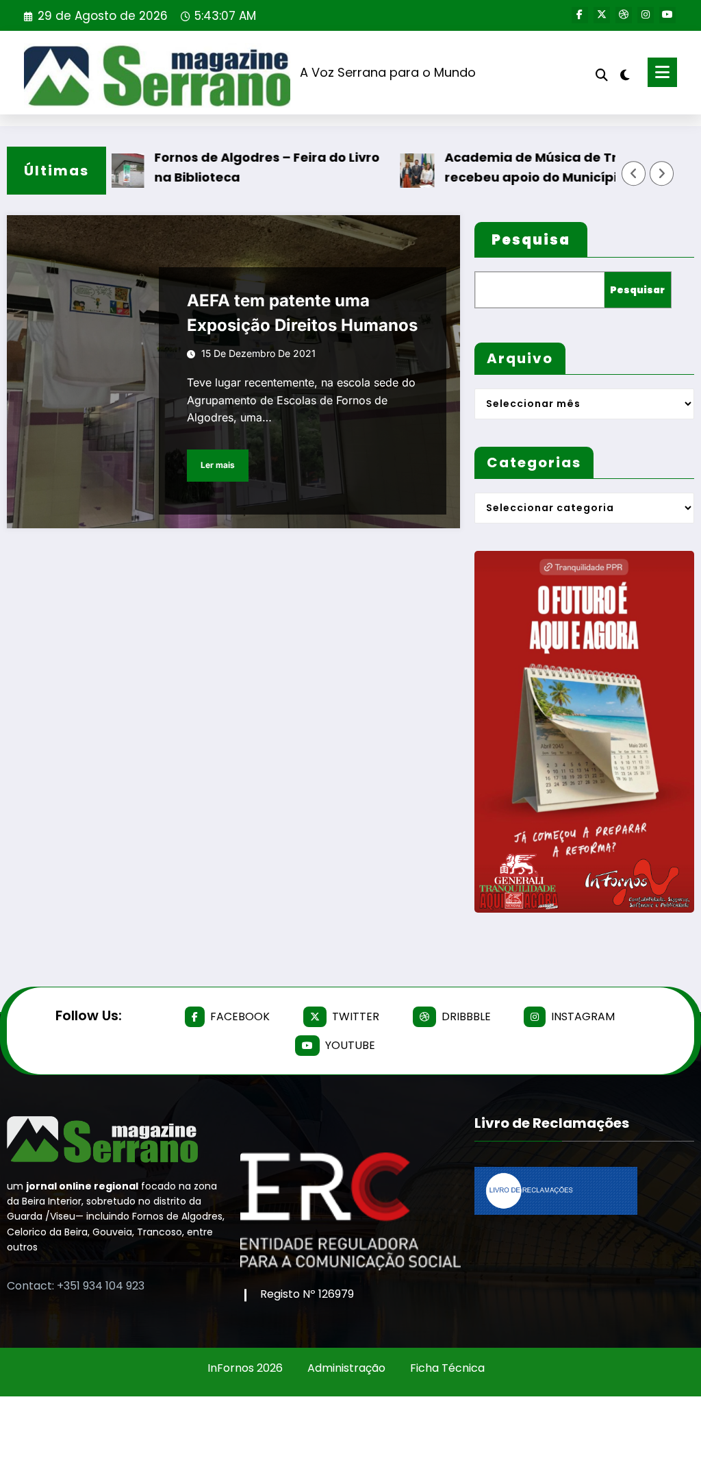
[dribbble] (623, 15)
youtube (350, 1045)
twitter (355, 1016)
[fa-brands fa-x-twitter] (602, 15)
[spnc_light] (625, 73)
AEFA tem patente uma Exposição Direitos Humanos (302, 313)
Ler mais (218, 465)
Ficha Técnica (447, 1368)
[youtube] (667, 15)
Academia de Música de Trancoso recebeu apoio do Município (528, 167)
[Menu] (662, 72)
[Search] (602, 75)
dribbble (466, 1016)
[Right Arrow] (662, 173)
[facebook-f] (580, 15)
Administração (346, 1368)
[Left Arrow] (634, 173)
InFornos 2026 (245, 1368)
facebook (240, 1016)
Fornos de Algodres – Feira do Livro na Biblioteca (240, 167)
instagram (583, 1016)
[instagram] (645, 15)
